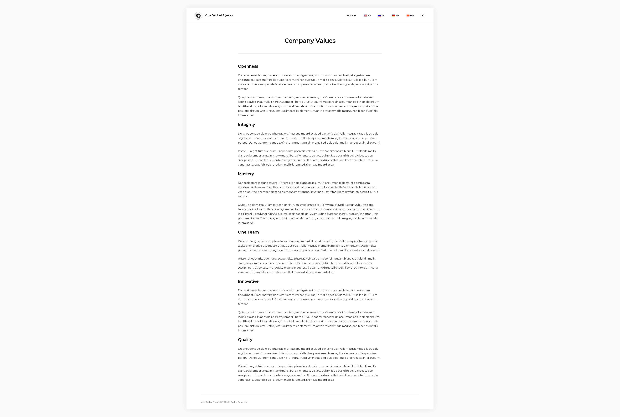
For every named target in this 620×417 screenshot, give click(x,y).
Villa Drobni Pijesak (219, 15)
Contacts (351, 15)
